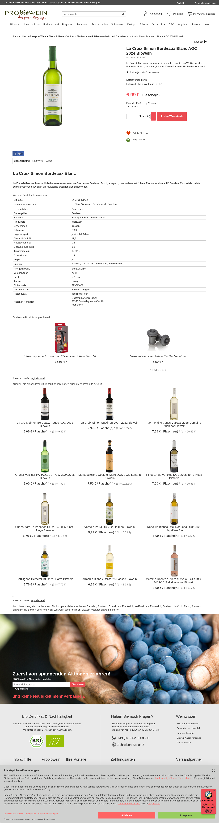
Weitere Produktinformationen (30, 195)
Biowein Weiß (20, 609)
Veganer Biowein (100, 609)
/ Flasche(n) (143, 94)
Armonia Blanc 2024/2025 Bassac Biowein (109, 579)
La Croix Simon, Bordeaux (188, 606)
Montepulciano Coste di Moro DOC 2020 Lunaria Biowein (109, 476)
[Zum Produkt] (61, 337)
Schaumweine (100, 24)
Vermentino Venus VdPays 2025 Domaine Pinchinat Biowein (174, 424)
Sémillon (114, 609)
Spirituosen (117, 24)
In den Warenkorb (172, 116)
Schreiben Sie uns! (130, 745)
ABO (171, 24)
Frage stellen (139, 139)
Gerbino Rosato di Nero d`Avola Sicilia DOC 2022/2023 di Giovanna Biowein (174, 580)
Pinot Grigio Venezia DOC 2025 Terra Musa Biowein (174, 476)
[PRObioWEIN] (26, 15)
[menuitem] (15, 24)
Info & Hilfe (22, 759)
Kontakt (180, 3)
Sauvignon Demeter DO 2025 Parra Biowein (45, 579)
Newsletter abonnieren (205, 3)
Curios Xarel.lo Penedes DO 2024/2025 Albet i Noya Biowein (45, 528)
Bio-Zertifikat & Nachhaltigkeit (47, 716)
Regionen (67, 24)
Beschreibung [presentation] (22, 160)
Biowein (15, 24)
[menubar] (109, 25)
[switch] (208, 811)
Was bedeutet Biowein (188, 723)
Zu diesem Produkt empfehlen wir (32, 317)
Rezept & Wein (200, 24)
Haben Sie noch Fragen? (132, 716)
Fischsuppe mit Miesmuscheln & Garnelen (74, 606)
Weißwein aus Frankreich (148, 606)
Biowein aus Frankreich (121, 606)
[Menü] (214, 791)
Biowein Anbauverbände (189, 738)
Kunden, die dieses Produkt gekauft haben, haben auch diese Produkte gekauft (57, 384)
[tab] (22, 161)
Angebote (182, 24)
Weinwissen (186, 716)
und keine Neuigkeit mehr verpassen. (49, 696)
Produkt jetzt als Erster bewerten (145, 72)
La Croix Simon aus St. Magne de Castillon (94, 204)
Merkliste (178, 13)
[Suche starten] (123, 14)
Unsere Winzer (31, 24)
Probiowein (51, 759)
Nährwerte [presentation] (37, 160)
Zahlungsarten (123, 759)
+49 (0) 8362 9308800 (133, 738)
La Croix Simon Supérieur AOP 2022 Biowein (110, 422)
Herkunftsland (51, 24)
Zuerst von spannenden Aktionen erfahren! (61, 673)
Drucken (198, 41)
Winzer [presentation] (49, 160)
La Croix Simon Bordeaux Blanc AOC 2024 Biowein (161, 50)
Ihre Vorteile (76, 759)
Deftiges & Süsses (137, 24)
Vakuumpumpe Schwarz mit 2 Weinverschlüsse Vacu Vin (61, 356)
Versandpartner (189, 759)
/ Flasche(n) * (37, 431)
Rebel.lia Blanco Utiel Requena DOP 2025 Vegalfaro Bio (174, 528)
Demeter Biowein (185, 733)
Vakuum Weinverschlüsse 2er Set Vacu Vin (158, 356)
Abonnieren (78, 684)
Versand (152, 103)
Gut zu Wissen (184, 742)
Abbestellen (22, 689)
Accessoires (158, 24)
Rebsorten (82, 24)
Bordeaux (102, 606)
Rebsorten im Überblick (188, 728)
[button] (18, 153)
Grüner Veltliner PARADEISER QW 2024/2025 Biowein (45, 476)
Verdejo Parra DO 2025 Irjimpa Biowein (109, 527)
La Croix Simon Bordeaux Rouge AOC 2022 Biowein (45, 424)
